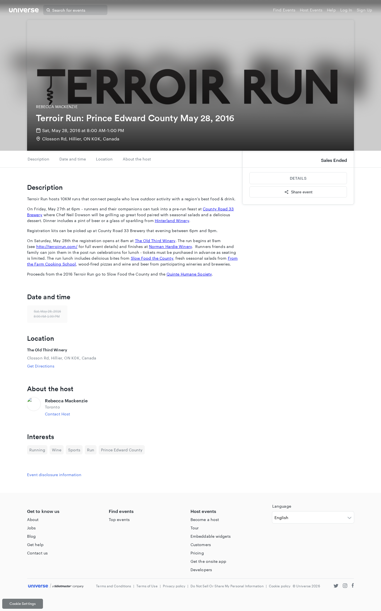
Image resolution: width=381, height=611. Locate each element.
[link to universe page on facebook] (353, 586)
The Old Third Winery (155, 240)
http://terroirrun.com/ (57, 246)
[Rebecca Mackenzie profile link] (33, 407)
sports (74, 449)
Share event (301, 192)
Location (104, 159)
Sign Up (364, 10)
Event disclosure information (54, 474)
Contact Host (57, 414)
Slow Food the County (152, 258)
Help (331, 10)
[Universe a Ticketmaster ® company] (56, 586)
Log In (346, 10)
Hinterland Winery (172, 220)
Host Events (311, 10)
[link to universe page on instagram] (345, 586)
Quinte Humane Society (189, 274)
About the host (137, 159)
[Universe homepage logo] (24, 11)
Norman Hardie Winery (170, 246)
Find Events (284, 10)
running (37, 449)
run (90, 449)
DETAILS (298, 178)
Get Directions (40, 366)
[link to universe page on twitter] (336, 586)
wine (56, 449)
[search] (48, 10)
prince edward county (122, 449)
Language (281, 506)
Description (38, 159)
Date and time (72, 159)
